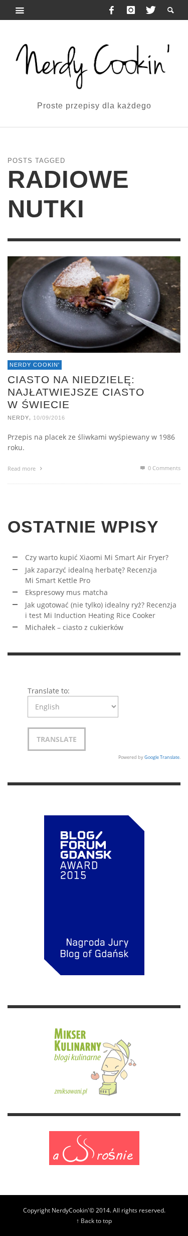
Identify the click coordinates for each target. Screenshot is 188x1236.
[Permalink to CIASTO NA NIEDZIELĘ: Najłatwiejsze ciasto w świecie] (94, 304)
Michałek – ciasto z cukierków (74, 627)
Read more (22, 469)
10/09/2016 (49, 418)
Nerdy (18, 418)
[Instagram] (130, 10)
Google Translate (161, 757)
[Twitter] (149, 10)
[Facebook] (111, 10)
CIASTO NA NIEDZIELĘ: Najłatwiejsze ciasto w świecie (76, 392)
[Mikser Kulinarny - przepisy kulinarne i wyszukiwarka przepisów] (94, 1060)
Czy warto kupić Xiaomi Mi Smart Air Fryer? (96, 557)
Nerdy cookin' (35, 365)
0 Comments (163, 468)
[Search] (20, 10)
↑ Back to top (94, 1221)
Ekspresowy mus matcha (66, 592)
